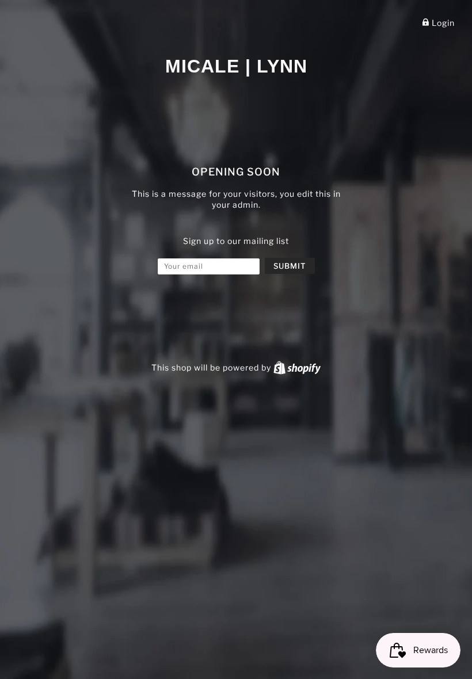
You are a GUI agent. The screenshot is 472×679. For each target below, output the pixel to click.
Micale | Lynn (236, 66)
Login (442, 23)
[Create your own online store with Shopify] (297, 367)
